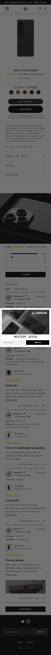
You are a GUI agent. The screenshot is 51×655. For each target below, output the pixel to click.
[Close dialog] (49, 309)
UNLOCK (37, 343)
